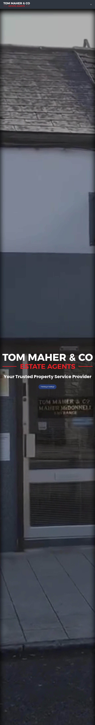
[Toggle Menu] (91, 4)
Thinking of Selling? (47, 387)
